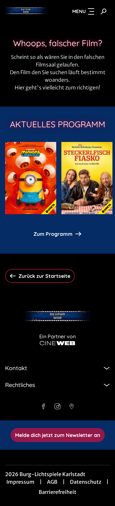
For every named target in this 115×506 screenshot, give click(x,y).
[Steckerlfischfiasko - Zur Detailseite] (86, 178)
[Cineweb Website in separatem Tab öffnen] (57, 343)
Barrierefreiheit (57, 492)
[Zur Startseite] (26, 11)
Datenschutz (85, 482)
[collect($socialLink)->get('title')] (43, 406)
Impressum (20, 482)
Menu (79, 11)
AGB (52, 482)
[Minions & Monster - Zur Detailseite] (30, 178)
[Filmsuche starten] (103, 11)
